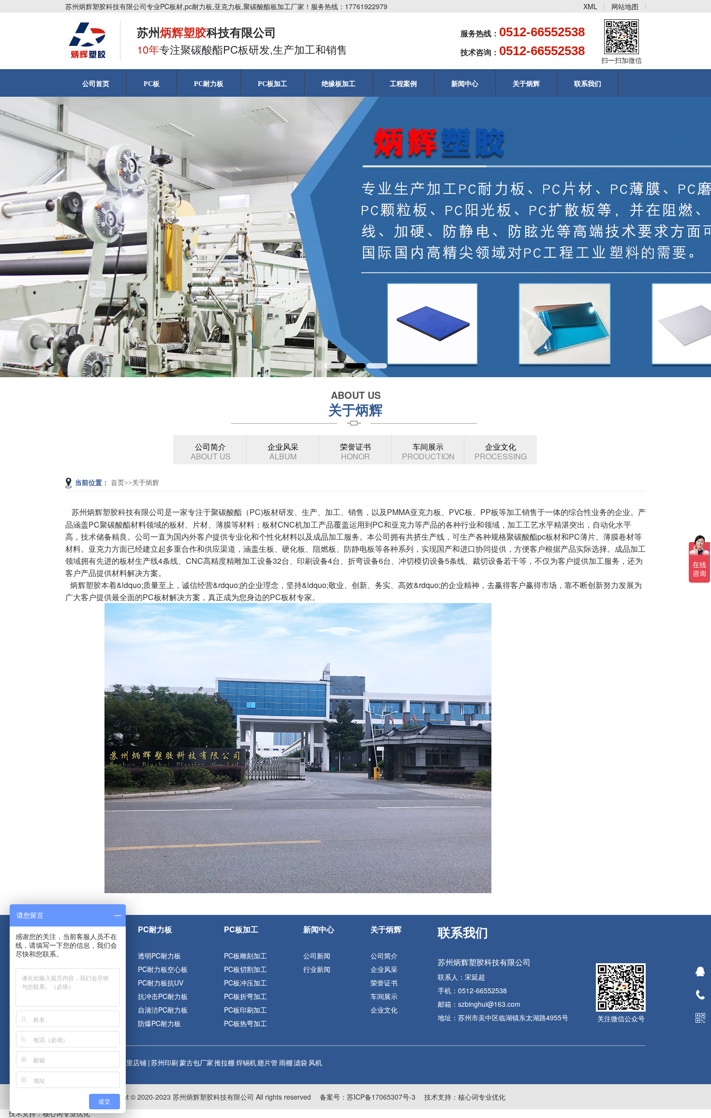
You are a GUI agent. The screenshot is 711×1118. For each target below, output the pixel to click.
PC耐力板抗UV (160, 982)
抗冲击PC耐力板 (163, 996)
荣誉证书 (355, 451)
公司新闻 (316, 955)
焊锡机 (246, 1062)
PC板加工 (272, 84)
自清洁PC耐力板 (163, 1010)
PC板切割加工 (245, 969)
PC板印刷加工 (245, 1010)
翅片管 (267, 1062)
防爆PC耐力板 (159, 1023)
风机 (315, 1062)
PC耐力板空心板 (163, 969)
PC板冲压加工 (245, 982)
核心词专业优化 (481, 1097)
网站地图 (624, 6)
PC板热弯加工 (245, 1023)
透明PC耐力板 (159, 955)
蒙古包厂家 (196, 1062)
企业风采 (282, 451)
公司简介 (211, 451)
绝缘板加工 (339, 84)
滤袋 (300, 1062)
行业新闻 (316, 969)
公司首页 (95, 84)
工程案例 (403, 84)
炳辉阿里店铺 (126, 1062)
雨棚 (286, 1062)
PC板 (152, 84)
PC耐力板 (208, 84)
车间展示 (428, 451)
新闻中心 (464, 84)
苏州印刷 (164, 1062)
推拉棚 (224, 1062)
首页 (117, 482)
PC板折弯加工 (245, 996)
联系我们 (587, 84)
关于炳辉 (526, 84)
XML (590, 6)
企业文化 (500, 451)
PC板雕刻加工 (245, 955)
